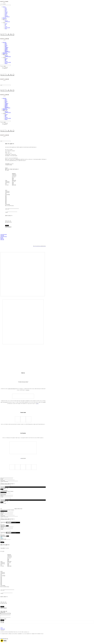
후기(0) (1, 237)
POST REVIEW (3, 492)
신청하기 (2, 620)
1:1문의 (6, 26)
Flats (5, 10)
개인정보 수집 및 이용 (4, 483)
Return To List (3, 525)
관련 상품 (2, 239)
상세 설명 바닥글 (3, 236)
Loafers (6, 12)
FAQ (5, 24)
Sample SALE (5, 18)
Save (7, 525)
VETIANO (4, 6)
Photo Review (4, 490)
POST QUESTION (4, 511)
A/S (5, 25)
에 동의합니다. (7, 483)
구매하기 (2, 542)
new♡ (6, 7)
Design (6, 28)
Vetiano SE (4, 17)
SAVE (2, 489)
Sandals (6, 13)
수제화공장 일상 (7, 21)
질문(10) (2, 238)
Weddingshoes (7, 16)
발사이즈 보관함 (7, 27)
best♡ (6, 8)
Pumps (6, 9)
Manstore (6, 15)
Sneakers (6, 11)
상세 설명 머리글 (3, 234)
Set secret (2, 524)
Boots (6, 14)
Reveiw (6, 23)
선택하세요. (7, 181)
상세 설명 (2, 235)
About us (6, 20)
